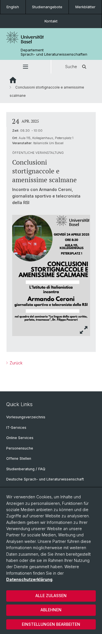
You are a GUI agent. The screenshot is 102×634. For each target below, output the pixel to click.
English (13, 7)
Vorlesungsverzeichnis (25, 417)
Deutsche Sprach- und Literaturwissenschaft (45, 479)
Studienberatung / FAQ (25, 469)
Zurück (15, 362)
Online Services (19, 438)
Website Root (13, 80)
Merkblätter (85, 7)
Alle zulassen (51, 595)
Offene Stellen (18, 458)
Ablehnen (51, 609)
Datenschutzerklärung (29, 579)
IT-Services (16, 427)
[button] (25, 67)
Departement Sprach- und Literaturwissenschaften (54, 52)
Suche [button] (71, 66)
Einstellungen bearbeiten (51, 624)
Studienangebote (47, 7)
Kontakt (51, 21)
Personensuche (19, 448)
